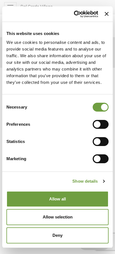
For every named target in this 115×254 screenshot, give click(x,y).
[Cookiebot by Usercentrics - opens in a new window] (74, 14)
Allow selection (58, 217)
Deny (57, 235)
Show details (85, 181)
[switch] (101, 124)
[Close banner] (107, 14)
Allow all (57, 199)
